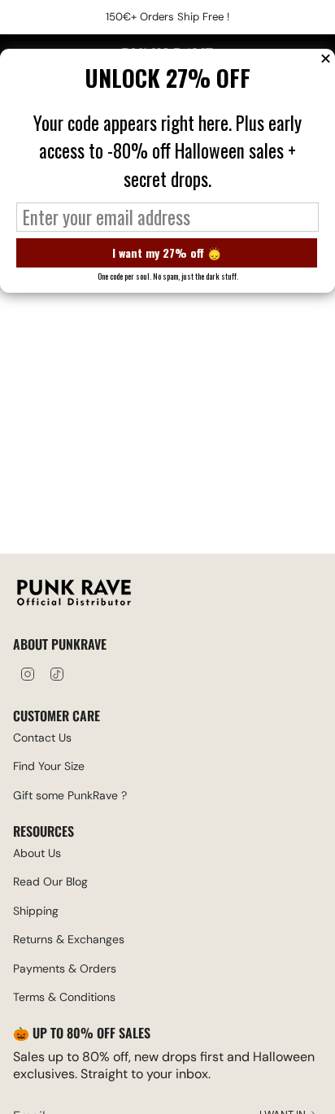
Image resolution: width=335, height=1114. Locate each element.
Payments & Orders (64, 968)
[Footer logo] (74, 595)
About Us (37, 853)
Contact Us (42, 737)
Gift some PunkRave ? (70, 795)
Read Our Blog (50, 881)
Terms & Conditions (64, 997)
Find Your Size (49, 766)
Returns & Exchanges (68, 939)
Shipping (36, 910)
